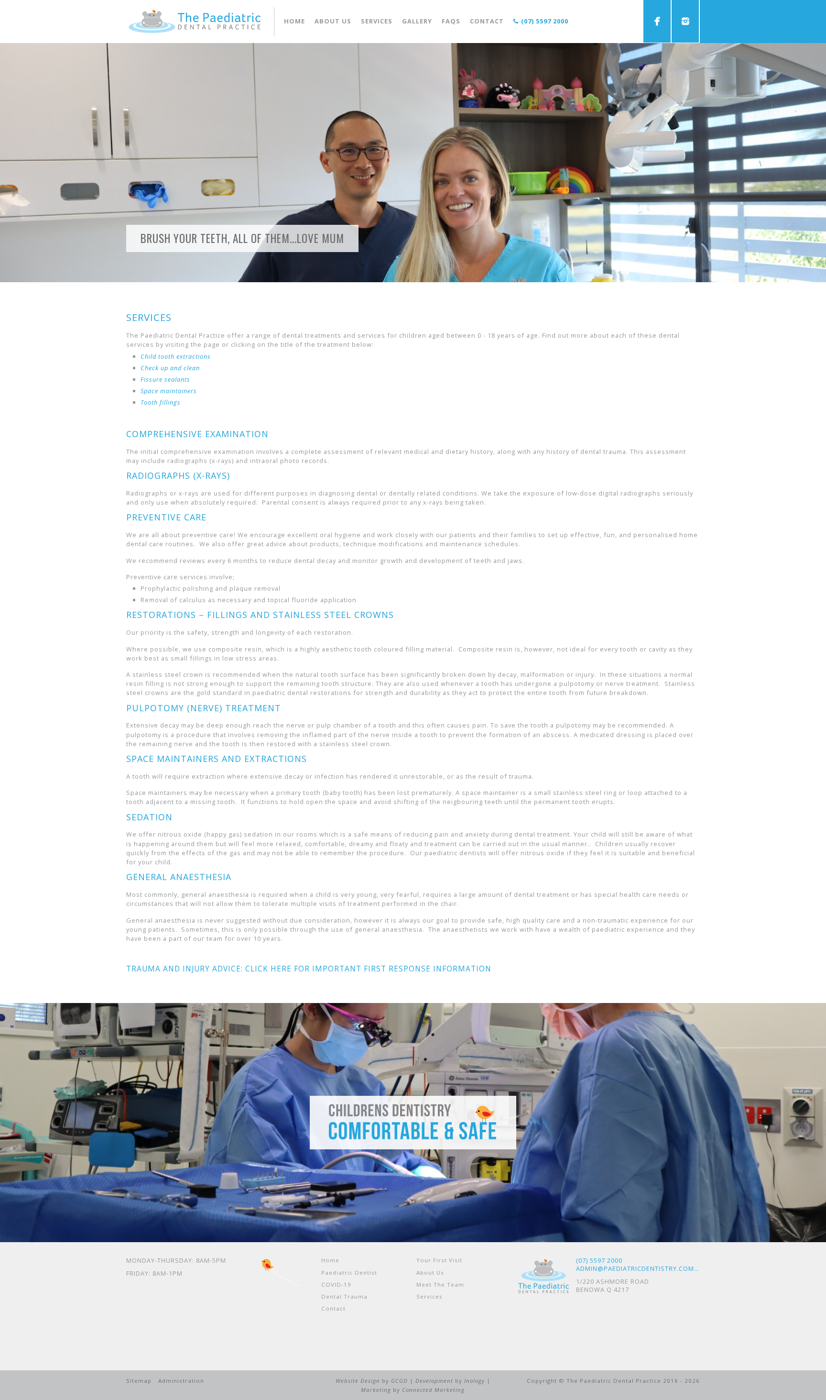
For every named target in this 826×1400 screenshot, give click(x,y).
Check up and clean (170, 368)
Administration (181, 1380)
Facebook (657, 21)
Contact (487, 21)
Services (376, 21)
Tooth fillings (161, 402)
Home (294, 21)
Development (434, 1380)
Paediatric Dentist (349, 1272)
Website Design (358, 1380)
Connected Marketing (433, 1389)
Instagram (685, 21)
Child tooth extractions (176, 356)
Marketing (376, 1389)
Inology (474, 1380)
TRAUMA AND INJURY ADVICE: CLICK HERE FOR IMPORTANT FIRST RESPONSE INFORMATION (308, 969)
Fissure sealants (165, 379)
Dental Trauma (344, 1296)
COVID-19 (336, 1284)
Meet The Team (440, 1284)
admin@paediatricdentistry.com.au (638, 1269)
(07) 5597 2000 (544, 21)
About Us (430, 1272)
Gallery (417, 21)
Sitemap (139, 1380)
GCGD (399, 1380)
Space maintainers (169, 390)
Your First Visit (439, 1260)
